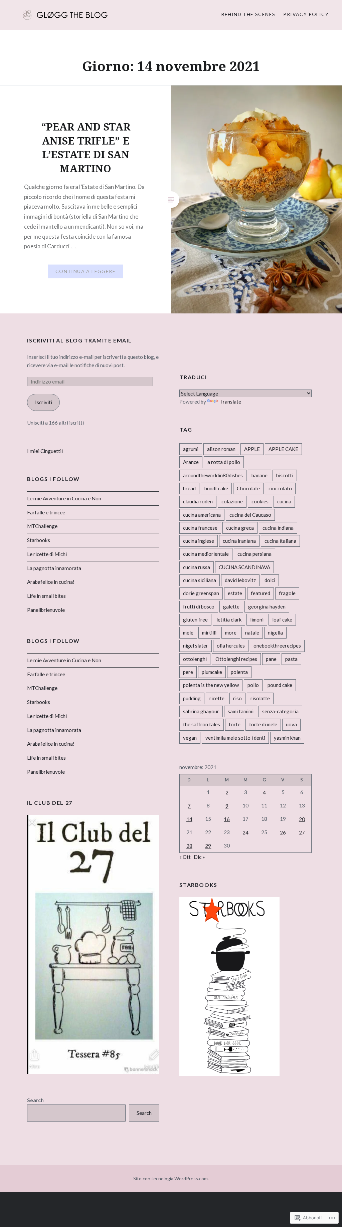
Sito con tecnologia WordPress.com (170, 1178)
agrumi (190, 449)
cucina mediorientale (206, 554)
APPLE (252, 449)
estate (235, 593)
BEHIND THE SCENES (248, 14)
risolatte (260, 698)
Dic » (199, 857)
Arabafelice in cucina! (50, 582)
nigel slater (195, 646)
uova (291, 724)
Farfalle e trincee (46, 512)
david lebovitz (240, 580)
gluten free (195, 620)
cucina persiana (254, 554)
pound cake (280, 685)
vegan (190, 738)
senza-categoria (280, 711)
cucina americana (202, 515)
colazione (232, 501)
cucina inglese (198, 541)
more (230, 633)
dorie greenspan (201, 593)
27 (302, 832)
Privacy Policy (306, 14)
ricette (216, 698)
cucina (284, 501)
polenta (239, 672)
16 (227, 819)
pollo (253, 685)
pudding (192, 698)
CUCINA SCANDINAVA (244, 567)
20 (302, 819)
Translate (230, 402)
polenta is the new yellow (211, 685)
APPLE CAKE (283, 449)
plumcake (212, 672)
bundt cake (216, 488)
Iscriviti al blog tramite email (79, 340)
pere (188, 672)
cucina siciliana (199, 580)
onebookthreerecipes (277, 646)
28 (189, 846)
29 (208, 846)
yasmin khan (287, 738)
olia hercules (231, 646)
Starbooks (38, 540)
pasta (291, 659)
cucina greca (240, 528)
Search (35, 1100)
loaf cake (282, 620)
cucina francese (200, 528)
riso (237, 698)
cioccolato (280, 488)
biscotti (284, 475)
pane (271, 659)
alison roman (221, 449)
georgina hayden (267, 606)
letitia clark (228, 620)
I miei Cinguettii (45, 451)
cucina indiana (278, 528)
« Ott (185, 857)
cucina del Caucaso (250, 515)
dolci (270, 580)
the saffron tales (201, 724)
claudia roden (198, 501)
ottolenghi (195, 659)
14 (189, 819)
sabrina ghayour (201, 711)
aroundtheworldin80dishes (213, 475)
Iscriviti (43, 402)
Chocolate (248, 488)
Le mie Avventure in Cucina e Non (64, 498)
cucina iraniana (239, 541)
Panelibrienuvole (46, 610)
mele (188, 633)
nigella (275, 633)
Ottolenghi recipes (236, 659)
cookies (260, 501)
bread (189, 488)
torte (234, 724)
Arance (191, 462)
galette (231, 606)
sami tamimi (240, 711)
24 (245, 832)
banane (259, 475)
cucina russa (196, 567)
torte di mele (263, 724)
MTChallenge (42, 526)
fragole (287, 593)
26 (283, 832)
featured (260, 593)
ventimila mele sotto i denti (235, 738)
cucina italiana (280, 541)
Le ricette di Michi (47, 554)
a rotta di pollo (223, 462)
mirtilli (209, 633)
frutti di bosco (198, 606)
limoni (257, 620)
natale (252, 633)
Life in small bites (46, 596)
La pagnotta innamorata (54, 568)
